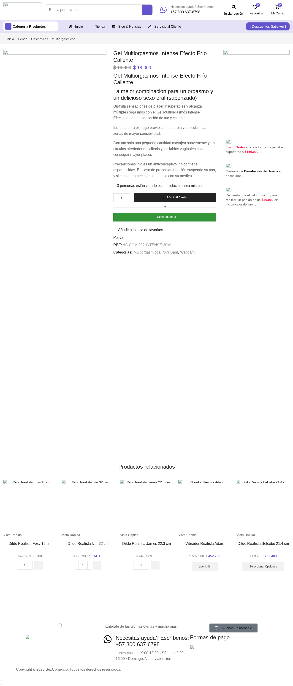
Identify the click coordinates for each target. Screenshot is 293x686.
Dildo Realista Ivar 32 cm (88, 544)
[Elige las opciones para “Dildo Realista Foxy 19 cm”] (38, 565)
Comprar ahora (166, 217)
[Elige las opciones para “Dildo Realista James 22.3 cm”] (155, 565)
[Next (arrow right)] (2, 684)
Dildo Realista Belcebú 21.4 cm (263, 544)
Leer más (205, 566)
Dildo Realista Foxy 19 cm (29, 544)
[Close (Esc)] (0, 680)
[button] (234, 10)
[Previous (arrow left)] (0, 684)
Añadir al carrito (177, 197)
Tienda (22, 39)
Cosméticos (39, 39)
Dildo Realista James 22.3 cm (146, 544)
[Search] (147, 10)
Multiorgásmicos (63, 39)
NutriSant (170, 252)
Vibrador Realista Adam (204, 544)
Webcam (187, 252)
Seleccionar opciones (263, 566)
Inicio (10, 39)
